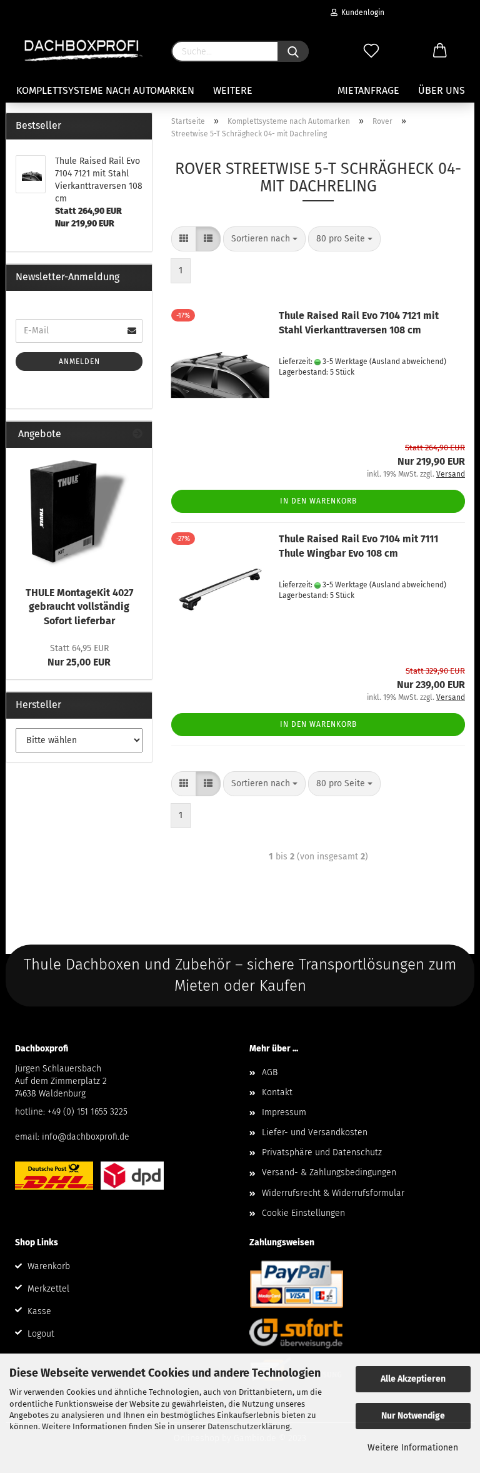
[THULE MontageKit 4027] (79, 513)
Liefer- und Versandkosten (315, 1132)
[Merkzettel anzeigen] (371, 51)
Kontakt (277, 1092)
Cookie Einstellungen (303, 1213)
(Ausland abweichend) (407, 361)
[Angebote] (137, 434)
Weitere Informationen (413, 1447)
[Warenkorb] (440, 51)
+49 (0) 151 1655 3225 (88, 1111)
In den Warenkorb (318, 501)
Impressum (284, 1112)
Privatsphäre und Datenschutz (322, 1152)
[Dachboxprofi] (83, 50)
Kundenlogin (361, 12)
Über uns (441, 90)
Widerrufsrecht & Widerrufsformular (333, 1193)
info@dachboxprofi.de (85, 1136)
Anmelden (79, 361)
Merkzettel (48, 1288)
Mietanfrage (368, 90)
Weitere (232, 90)
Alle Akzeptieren (413, 1379)
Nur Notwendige (413, 1415)
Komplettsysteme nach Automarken (105, 90)
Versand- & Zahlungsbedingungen (329, 1172)
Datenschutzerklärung (249, 1426)
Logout (41, 1334)
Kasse (39, 1311)
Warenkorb (49, 1266)
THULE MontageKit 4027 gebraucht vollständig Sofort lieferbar (79, 607)
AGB (270, 1072)
